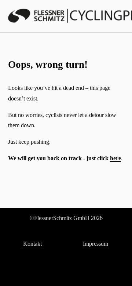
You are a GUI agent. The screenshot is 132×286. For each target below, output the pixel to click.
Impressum (95, 244)
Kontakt (32, 244)
